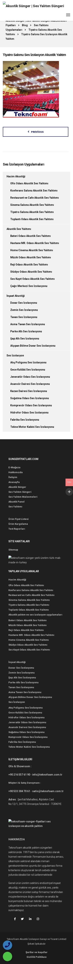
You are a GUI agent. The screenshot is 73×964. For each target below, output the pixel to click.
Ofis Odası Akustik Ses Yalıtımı (29, 183)
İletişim (12, 477)
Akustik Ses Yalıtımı (19, 228)
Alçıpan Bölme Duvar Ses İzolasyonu (32, 345)
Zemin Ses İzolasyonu (24, 309)
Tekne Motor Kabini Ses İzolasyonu (32, 426)
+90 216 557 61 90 (19, 774)
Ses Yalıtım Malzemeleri (22, 496)
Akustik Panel (16, 501)
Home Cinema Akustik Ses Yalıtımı (31, 250)
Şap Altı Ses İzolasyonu (24, 338)
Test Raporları (16, 528)
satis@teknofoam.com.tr (48, 791)
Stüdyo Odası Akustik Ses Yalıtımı (31, 271)
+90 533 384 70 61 (19, 791)
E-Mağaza (14, 467)
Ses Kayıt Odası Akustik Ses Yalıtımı (32, 278)
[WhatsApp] (7, 956)
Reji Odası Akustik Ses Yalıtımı (29, 264)
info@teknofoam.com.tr (47, 774)
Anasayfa (14, 482)
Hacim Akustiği (16, 176)
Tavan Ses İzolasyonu (23, 317)
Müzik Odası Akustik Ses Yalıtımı (30, 257)
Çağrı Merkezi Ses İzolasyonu (28, 286)
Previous (37, 131)
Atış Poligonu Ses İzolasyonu (28, 362)
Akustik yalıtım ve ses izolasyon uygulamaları (35, 614)
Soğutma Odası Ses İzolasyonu (29, 398)
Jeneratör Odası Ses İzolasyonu (30, 376)
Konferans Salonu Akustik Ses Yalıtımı (33, 190)
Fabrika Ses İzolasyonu (24, 419)
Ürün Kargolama (18, 523)
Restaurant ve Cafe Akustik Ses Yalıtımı (34, 197)
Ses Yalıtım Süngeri (19, 491)
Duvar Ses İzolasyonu (23, 302)
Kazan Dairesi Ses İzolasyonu (28, 391)
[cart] (61, 15)
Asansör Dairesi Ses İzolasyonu (30, 383)
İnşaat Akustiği (16, 295)
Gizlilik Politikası (37, 957)
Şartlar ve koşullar (37, 952)
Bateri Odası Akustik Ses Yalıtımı (30, 235)
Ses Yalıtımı (15, 506)
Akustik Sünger (17, 487)
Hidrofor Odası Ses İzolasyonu (29, 412)
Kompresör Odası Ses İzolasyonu (31, 405)
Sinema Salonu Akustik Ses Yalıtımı (32, 204)
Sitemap (13, 549)
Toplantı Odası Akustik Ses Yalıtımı (32, 219)
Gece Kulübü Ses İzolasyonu (27, 369)
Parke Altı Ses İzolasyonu (26, 331)
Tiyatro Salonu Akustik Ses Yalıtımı (32, 212)
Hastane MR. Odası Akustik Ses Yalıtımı (34, 243)
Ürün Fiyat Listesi (18, 519)
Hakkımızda (15, 472)
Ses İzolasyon (15, 355)
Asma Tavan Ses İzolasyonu (27, 324)
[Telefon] (7, 945)
